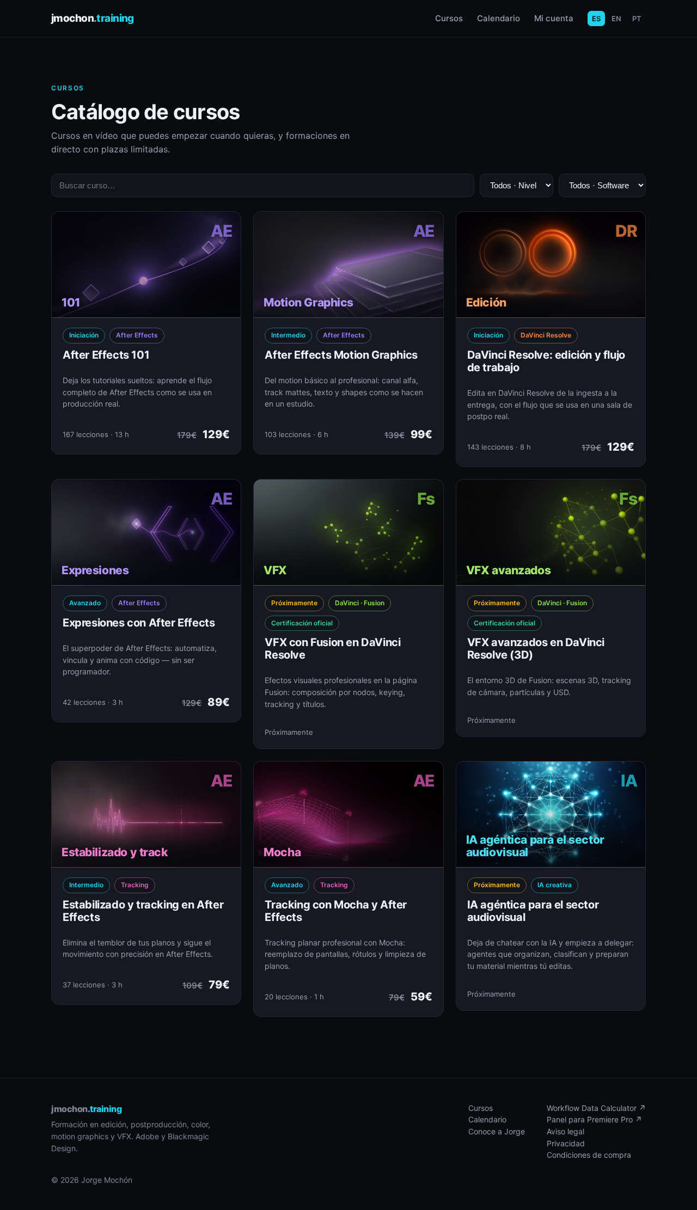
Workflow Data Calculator (596, 1108)
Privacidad (566, 1143)
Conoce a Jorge (496, 1131)
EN (616, 18)
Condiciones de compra (589, 1154)
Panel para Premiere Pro (594, 1119)
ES (596, 18)
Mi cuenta (553, 18)
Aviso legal (565, 1131)
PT (636, 18)
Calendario (498, 18)
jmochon (92, 18)
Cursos (449, 18)
